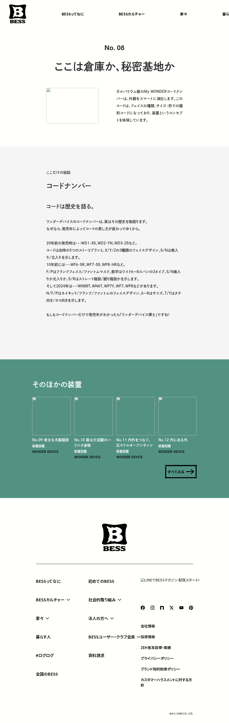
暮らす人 (43, 637)
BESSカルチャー (132, 14)
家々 (183, 14)
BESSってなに (73, 14)
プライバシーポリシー (157, 658)
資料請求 (96, 655)
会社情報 (148, 626)
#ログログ (44, 655)
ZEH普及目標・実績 (156, 647)
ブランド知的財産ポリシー (160, 669)
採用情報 (148, 636)
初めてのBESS (101, 581)
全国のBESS (47, 674)
